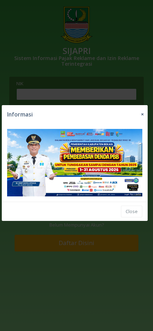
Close (132, 211)
